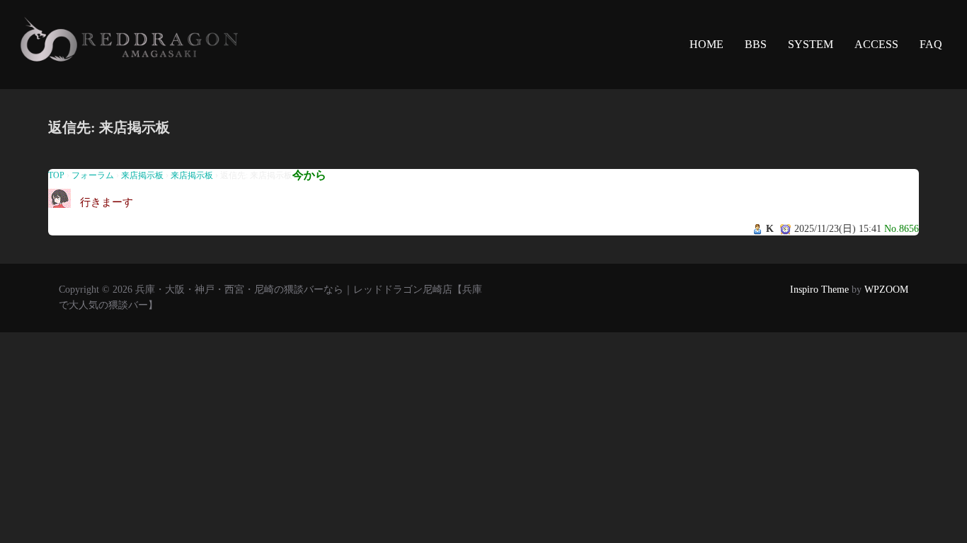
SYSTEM (810, 44)
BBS (756, 44)
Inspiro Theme (819, 289)
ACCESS (876, 44)
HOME (706, 44)
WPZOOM (886, 289)
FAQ (931, 44)
